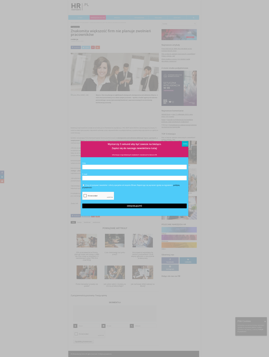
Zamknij (185, 144)
